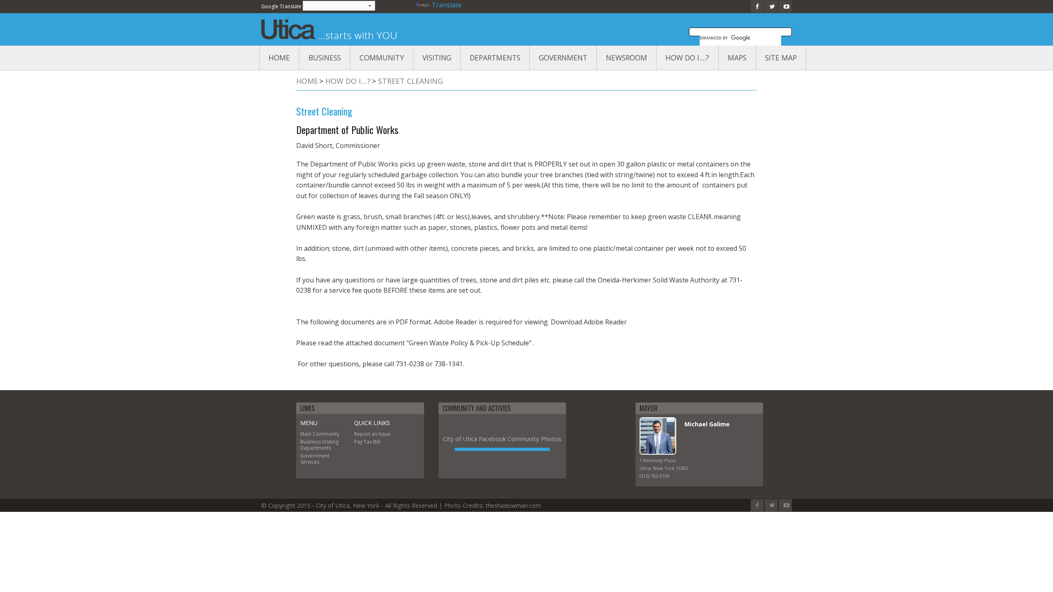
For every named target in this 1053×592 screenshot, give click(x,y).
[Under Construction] (502, 449)
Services (309, 461)
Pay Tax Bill (367, 441)
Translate (446, 4)
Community (382, 57)
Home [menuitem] (307, 81)
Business (324, 57)
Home (279, 57)
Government (563, 57)
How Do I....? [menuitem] (348, 81)
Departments (495, 57)
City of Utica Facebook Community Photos (502, 439)
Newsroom (626, 57)
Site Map (781, 57)
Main (305, 433)
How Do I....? (687, 57)
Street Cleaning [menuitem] (410, 81)
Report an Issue (372, 433)
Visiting (436, 57)
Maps (737, 57)
